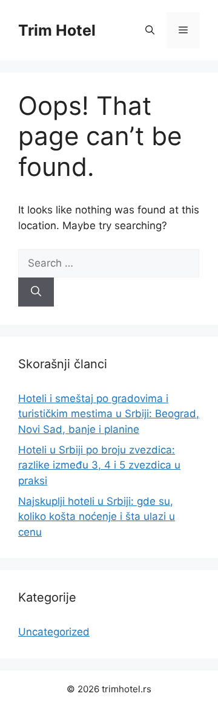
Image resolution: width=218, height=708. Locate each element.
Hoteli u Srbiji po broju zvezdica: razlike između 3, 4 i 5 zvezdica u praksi (99, 465)
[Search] (36, 292)
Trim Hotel (57, 30)
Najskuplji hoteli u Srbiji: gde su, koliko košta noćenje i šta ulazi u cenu (96, 516)
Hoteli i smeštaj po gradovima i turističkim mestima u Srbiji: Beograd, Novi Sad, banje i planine (108, 413)
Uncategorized (54, 632)
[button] (150, 30)
